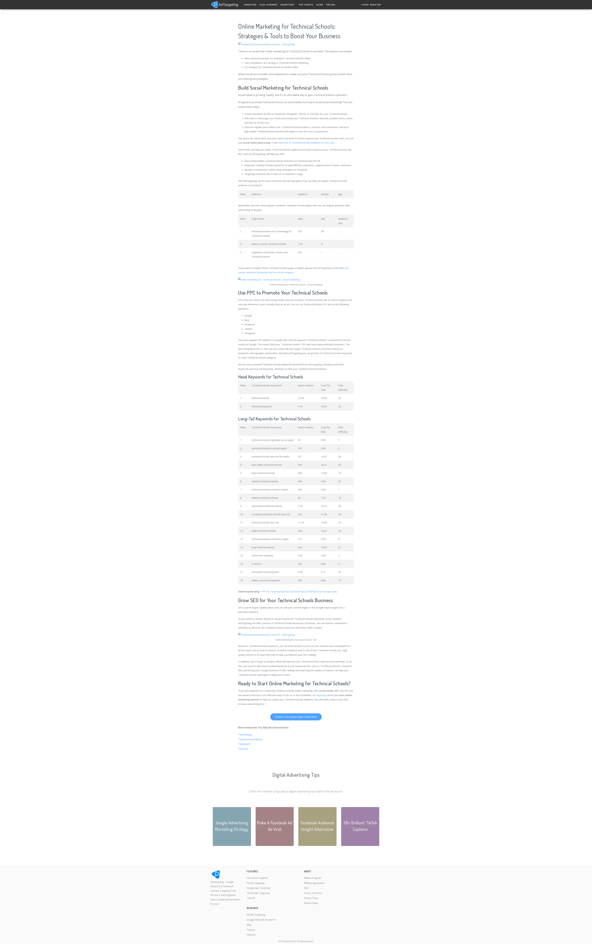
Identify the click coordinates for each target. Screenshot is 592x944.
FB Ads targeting (256, 882)
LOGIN (365, 4)
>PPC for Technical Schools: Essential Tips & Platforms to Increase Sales (299, 591)
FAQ (306, 887)
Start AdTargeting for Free (296, 716)
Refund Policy (311, 903)
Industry (251, 934)
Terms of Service (313, 893)
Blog (249, 924)
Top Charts (306, 4)
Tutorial (251, 897)
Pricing (330, 4)
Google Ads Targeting (258, 887)
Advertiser (287, 4)
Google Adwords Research (261, 919)
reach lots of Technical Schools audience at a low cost (305, 142)
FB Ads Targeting (256, 914)
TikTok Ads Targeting (258, 893)
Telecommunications (250, 739)
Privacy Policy (311, 897)
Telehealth (244, 744)
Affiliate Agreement (314, 882)
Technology (245, 734)
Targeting (250, 4)
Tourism (243, 748)
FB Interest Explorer (258, 877)
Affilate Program (312, 877)
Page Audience (269, 4)
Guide (319, 4)
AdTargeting (319, 695)
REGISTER (375, 4)
